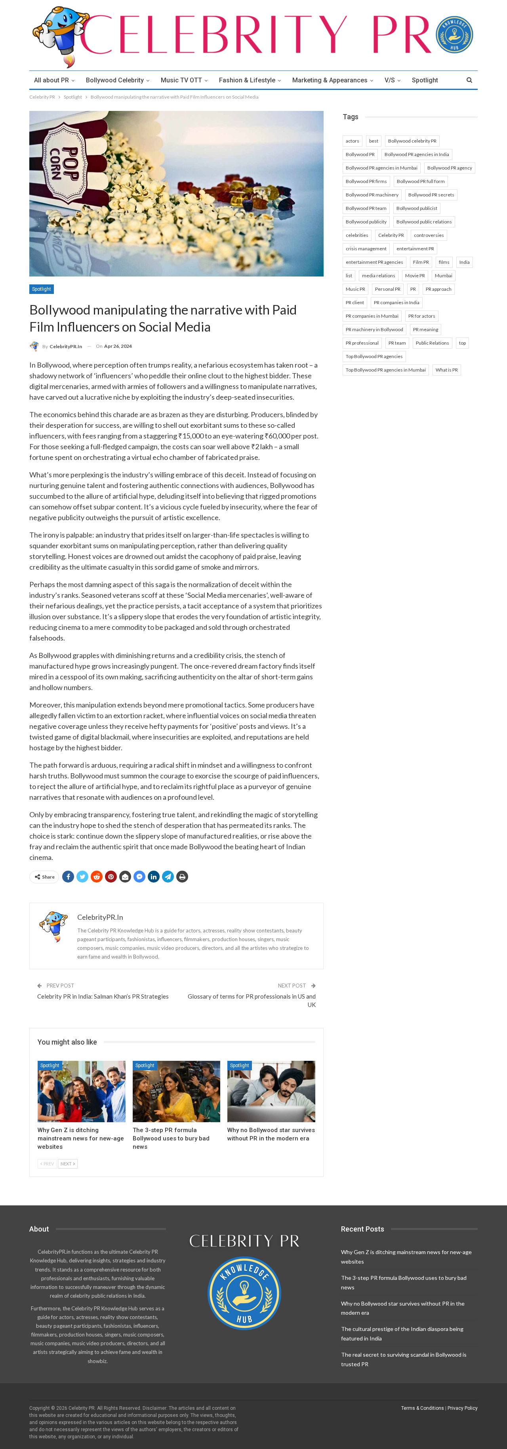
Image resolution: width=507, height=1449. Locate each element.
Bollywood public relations (424, 222)
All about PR (51, 80)
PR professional (362, 343)
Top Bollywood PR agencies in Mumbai (386, 370)
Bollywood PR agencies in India (417, 154)
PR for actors (421, 316)
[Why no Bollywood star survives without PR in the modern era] (271, 1091)
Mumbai (443, 275)
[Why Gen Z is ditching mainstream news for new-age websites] (82, 1091)
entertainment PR (415, 249)
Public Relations (432, 343)
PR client (355, 302)
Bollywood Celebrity (115, 80)
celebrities (357, 235)
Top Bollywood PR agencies (374, 356)
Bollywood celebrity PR (412, 141)
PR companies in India (396, 302)
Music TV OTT (181, 80)
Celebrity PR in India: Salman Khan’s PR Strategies (103, 996)
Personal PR (387, 289)
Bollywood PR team (366, 208)
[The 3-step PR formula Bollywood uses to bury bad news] (177, 1091)
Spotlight (425, 80)
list (349, 275)
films (444, 262)
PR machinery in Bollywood (374, 329)
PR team (397, 343)
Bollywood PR (360, 154)
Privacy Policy (463, 1408)
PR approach (439, 289)
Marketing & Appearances (330, 80)
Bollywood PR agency (449, 168)
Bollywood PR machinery (372, 195)
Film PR (421, 262)
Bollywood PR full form (421, 181)
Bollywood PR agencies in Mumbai (381, 168)
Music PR (355, 289)
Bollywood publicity (366, 222)
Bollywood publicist (416, 208)
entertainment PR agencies (374, 262)
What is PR (447, 370)
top (462, 343)
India (464, 262)
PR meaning (425, 329)
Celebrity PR (391, 235)
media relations (378, 275)
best (373, 141)
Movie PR (415, 275)
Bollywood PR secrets (431, 195)
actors (352, 141)
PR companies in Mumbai (372, 316)
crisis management (366, 249)
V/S (390, 80)
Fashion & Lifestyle (247, 80)
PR (413, 289)
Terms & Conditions (422, 1408)
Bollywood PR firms (366, 181)
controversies (429, 235)
